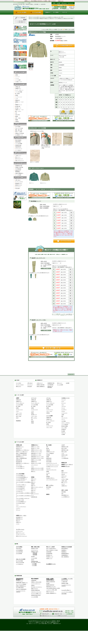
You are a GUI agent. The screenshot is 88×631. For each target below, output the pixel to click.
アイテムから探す (36, 18)
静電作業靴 (35, 554)
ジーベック (17, 76)
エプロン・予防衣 (64, 479)
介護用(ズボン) (64, 485)
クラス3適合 (34, 563)
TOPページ (30, 17)
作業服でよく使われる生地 (36, 582)
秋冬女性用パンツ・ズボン (36, 454)
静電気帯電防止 (18, 141)
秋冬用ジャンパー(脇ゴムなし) (49, 18)
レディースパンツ (34, 464)
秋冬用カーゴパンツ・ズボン (36, 451)
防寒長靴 (48, 476)
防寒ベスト (33, 485)
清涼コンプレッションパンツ (21, 536)
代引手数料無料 (18, 169)
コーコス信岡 (17, 80)
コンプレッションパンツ (20, 534)
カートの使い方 (18, 150)
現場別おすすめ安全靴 (19, 133)
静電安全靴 (35, 552)
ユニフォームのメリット (35, 583)
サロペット (63, 456)
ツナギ (16, 98)
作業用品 (17, 121)
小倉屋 (62, 414)
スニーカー (48, 468)
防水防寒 (33, 556)
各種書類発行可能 (18, 165)
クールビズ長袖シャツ (20, 466)
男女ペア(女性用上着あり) (51, 548)
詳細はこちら (60, 0)
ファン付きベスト (19, 491)
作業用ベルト (18, 522)
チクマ (62, 401)
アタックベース (64, 417)
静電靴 (47, 471)
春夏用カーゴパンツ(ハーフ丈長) (37, 468)
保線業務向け (63, 550)
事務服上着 (17, 100)
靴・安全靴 (17, 93)
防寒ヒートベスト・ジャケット (37, 487)
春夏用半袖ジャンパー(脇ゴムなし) (22, 463)
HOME (54, 3)
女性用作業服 (48, 551)
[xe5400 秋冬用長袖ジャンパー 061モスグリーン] (45, 177)
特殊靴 (47, 456)
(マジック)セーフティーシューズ (52, 464)
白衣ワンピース (64, 472)
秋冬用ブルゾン (19, 448)
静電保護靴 (35, 553)
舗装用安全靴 (48, 458)
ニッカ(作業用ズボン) (65, 496)
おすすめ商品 (17, 126)
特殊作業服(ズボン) (65, 495)
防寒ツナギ (33, 490)
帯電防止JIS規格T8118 (50, 581)
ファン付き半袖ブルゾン (20, 489)
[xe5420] (31, 275)
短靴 (47, 446)
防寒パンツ (33, 482)
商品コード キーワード (18, 19)
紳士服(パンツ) (18, 108)
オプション (18, 509)
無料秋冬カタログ (18, 185)
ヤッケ (32, 495)
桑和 (62, 416)
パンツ (32, 466)
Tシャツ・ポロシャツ (19, 90)
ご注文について (18, 155)
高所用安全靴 (48, 459)
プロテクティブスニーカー (51, 469)
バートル (17, 78)
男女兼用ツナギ (49, 555)
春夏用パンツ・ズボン (35, 446)
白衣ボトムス (63, 475)
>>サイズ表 (61, 56)
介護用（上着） (64, 480)
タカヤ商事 (63, 421)
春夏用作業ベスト (19, 518)
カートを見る (18, 383)
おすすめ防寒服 (19, 553)
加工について (17, 157)
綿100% (32, 559)
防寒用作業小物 (34, 496)
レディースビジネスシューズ (51, 479)
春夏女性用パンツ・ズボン (36, 453)
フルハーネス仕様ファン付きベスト (22, 498)
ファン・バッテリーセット (21, 506)
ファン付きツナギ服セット (21, 484)
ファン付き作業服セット (20, 475)
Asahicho (18, 420)
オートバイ (63, 403)
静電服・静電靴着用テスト (21, 585)
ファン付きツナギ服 (20, 499)
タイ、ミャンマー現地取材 (21, 584)
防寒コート (33, 480)
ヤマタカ (63, 411)
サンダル (48, 473)
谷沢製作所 (63, 429)
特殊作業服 (63, 491)
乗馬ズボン (33, 471)
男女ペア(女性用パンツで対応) (52, 550)
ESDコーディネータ (50, 591)
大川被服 (63, 434)
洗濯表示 (33, 585)
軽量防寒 (33, 483)
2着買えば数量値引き (19, 173)
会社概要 (58, 3)
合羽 (62, 493)
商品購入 (66, 29)
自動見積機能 (63, 593)
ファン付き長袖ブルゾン (20, 486)
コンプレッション (18, 96)
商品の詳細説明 (18, 140)
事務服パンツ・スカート (19, 102)
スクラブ (63, 484)
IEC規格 (47, 583)
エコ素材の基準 (64, 581)
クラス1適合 (34, 565)
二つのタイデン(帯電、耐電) (51, 589)
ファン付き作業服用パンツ (21, 501)
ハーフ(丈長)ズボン (19, 564)
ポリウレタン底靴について (36, 593)
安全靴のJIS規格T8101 (35, 590)
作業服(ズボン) (18, 88)
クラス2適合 (34, 564)
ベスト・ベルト (19, 412)
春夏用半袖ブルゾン (20, 456)
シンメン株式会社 (64, 424)
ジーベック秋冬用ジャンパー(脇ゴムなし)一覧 (52, 17)
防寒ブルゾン (33, 478)
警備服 (16, 119)
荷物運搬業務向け (64, 555)
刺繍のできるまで (34, 588)
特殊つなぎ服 (63, 451)
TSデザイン (63, 432)
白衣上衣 (63, 474)
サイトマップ (70, 3)
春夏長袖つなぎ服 (64, 446)
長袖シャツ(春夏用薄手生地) (21, 453)
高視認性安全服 (18, 145)
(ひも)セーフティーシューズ (51, 463)
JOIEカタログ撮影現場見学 (21, 589)
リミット (63, 419)
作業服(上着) (42, 18)
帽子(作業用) (48, 487)
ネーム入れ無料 (60, 384)
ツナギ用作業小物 (64, 458)
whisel (17, 417)
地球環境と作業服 (64, 583)
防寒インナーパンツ (35, 493)
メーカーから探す (36, 17)
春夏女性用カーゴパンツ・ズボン (37, 456)
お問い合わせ (64, 3)
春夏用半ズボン (34, 461)
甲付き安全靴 (48, 461)
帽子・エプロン (18, 111)
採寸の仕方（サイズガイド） (36, 586)
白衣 (16, 113)
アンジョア (63, 399)
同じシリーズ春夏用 (53, 29)
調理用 (16, 116)
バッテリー (18, 508)
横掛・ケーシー (64, 482)
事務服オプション (18, 104)
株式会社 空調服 (64, 426)
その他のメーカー (18, 81)
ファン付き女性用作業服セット (22, 477)
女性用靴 (48, 454)
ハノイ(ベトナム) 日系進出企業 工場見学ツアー (22, 582)
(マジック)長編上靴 (50, 453)
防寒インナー (33, 488)
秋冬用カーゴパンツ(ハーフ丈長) (37, 469)
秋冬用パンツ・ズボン (35, 448)
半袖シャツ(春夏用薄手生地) (21, 458)
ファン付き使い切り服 (20, 503)
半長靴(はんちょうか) (50, 451)
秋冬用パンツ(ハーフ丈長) (36, 463)
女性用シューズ (49, 558)
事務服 (32, 412)
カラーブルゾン (19, 464)
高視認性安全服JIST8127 (36, 595)
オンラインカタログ (19, 181)
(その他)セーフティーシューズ (52, 466)
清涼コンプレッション (20, 532)
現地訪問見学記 (18, 146)
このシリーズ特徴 (45, 29)
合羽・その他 (17, 118)
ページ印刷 (72, 29)
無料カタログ (18, 386)
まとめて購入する (69, 314)
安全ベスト (18, 520)
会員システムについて (19, 160)
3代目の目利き (19, 548)
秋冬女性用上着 (19, 461)
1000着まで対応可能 (19, 167)
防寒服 (16, 95)
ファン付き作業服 (18, 91)
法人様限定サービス (51, 564)
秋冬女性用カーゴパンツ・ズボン (37, 458)
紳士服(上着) (17, 106)
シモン (62, 404)
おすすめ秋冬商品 (19, 551)
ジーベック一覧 (42, 17)
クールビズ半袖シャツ (20, 468)
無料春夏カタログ (18, 183)
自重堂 (17, 398)
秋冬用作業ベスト (19, 517)
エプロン (48, 488)
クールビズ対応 (34, 558)
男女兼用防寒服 (49, 553)
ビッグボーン (63, 409)
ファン (17, 504)
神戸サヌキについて (19, 158)
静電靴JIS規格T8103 (50, 584)
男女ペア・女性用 (18, 131)
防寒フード (33, 492)
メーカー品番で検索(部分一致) (20, 22)
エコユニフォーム (18, 148)
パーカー (17, 523)
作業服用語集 (33, 580)
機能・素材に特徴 (35, 546)
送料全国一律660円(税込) (17, 171)
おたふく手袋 (63, 427)
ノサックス (63, 406)
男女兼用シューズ (49, 556)
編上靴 (47, 448)
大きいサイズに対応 (19, 128)
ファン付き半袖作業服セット (21, 478)
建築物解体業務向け (65, 553)
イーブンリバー (64, 412)
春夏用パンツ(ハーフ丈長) (36, 459)
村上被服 (63, 431)
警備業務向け (63, 551)
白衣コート (63, 477)
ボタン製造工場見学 (20, 587)
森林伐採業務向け (64, 548)
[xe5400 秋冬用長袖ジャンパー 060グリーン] (34, 177)
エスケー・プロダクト (65, 422)
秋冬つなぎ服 (63, 448)
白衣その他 (17, 114)
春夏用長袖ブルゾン (20, 446)
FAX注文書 (17, 188)
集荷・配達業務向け (65, 556)
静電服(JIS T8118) (34, 548)
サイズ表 (60, 29)
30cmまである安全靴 (20, 562)
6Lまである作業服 (19, 560)
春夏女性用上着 (19, 459)
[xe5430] (31, 337)
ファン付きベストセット (20, 480)
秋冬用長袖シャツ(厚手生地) (21, 454)
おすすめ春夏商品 (19, 550)
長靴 (47, 474)
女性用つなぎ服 (64, 454)
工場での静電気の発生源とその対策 (53, 588)
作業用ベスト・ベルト (19, 109)
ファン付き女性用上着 (20, 488)
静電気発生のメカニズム (51, 586)
